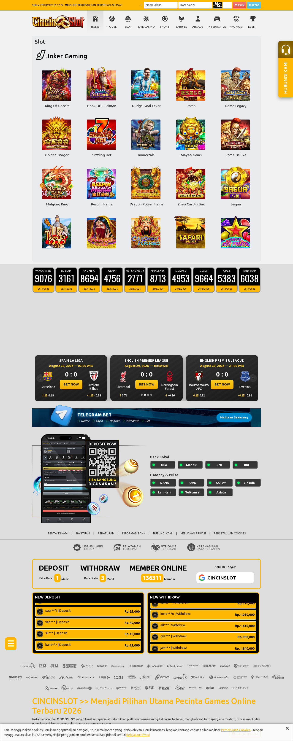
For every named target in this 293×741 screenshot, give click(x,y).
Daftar (254, 5)
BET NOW (71, 384)
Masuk (239, 5)
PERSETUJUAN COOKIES (230, 533)
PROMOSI (236, 26)
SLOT (128, 26)
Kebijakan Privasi (138, 735)
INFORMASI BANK (133, 533)
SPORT (165, 26)
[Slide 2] (145, 395)
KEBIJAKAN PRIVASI (193, 533)
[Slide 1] (142, 395)
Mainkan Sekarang (234, 417)
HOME (95, 26)
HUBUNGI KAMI (163, 533)
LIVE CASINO (146, 26)
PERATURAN (106, 533)
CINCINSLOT (66, 719)
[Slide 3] (148, 395)
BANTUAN (83, 533)
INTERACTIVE (217, 26)
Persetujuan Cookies (235, 730)
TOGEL (112, 26)
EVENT (252, 26)
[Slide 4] (151, 395)
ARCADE (197, 26)
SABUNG (181, 26)
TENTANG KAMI (57, 533)
